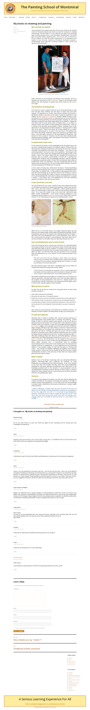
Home (5, 17)
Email (16, 615)
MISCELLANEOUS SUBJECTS (74, 680)
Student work (42, 17)
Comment (17, 589)
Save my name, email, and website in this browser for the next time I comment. (30, 628)
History (34, 17)
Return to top (54, 407)
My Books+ (82, 17)
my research (35, 326)
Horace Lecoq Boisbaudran (56, 195)
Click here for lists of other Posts (54, 404)
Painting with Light (72, 685)
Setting (28, 17)
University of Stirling (48, 116)
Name (15, 608)
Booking (68, 17)
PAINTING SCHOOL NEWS (74, 682)
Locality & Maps (60, 17)
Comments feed (72, 662)
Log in (70, 659)
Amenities (21, 17)
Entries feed (71, 661)
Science (70, 688)
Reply (15, 428)
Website (16, 621)
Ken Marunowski (18, 557)
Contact (75, 17)
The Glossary (71, 690)
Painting (70, 681)
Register (70, 658)
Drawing (70, 674)
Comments (51, 17)
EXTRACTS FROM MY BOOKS (19, 31)
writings (47, 237)
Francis (15, 27)
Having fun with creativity (74, 677)
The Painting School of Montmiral (50, 6)
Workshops (12, 17)
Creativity (71, 672)
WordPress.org (72, 664)
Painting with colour (73, 684)
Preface (15, 32)
